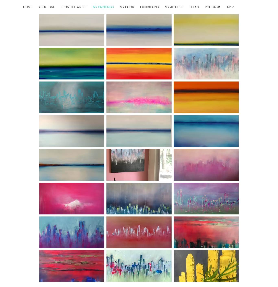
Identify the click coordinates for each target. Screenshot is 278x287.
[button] (71, 30)
